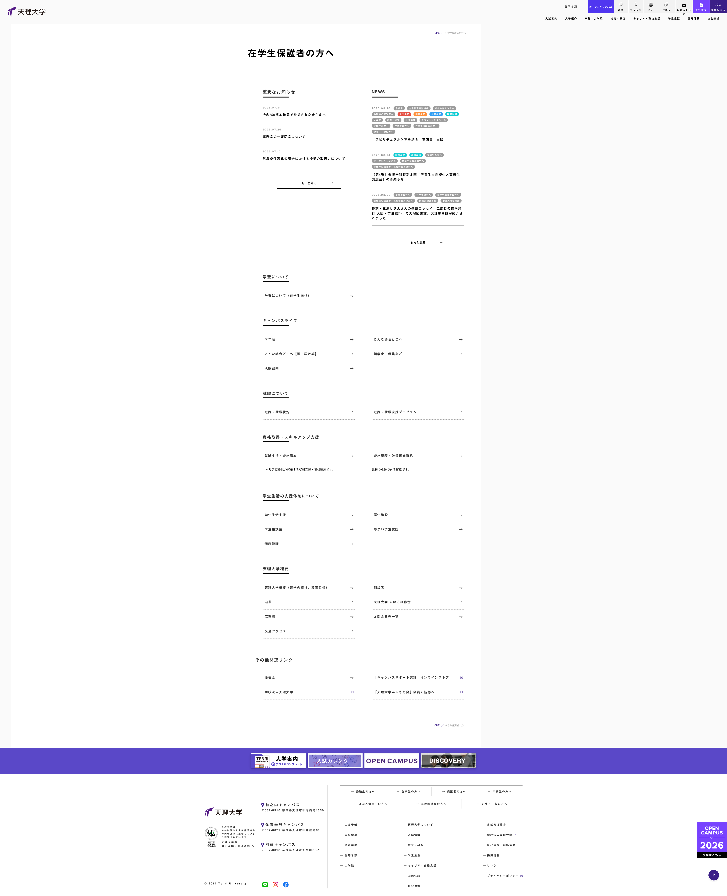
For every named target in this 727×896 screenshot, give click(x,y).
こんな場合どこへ (388, 339)
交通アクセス (275, 631)
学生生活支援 (275, 515)
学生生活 (674, 18)
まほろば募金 (496, 824)
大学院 (349, 865)
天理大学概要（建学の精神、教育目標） (296, 587)
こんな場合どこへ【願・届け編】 (291, 354)
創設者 (379, 587)
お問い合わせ (684, 11)
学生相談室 (273, 529)
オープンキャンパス (600, 7)
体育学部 (351, 845)
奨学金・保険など (388, 354)
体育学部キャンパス (284, 825)
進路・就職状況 (277, 412)
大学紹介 (571, 18)
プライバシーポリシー (503, 875)
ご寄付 (666, 10)
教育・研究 (618, 18)
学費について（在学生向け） (287, 295)
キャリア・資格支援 (646, 18)
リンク (492, 865)
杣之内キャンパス (282, 805)
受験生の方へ (718, 11)
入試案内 (551, 18)
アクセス (636, 10)
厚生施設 (381, 515)
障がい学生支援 (386, 529)
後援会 (269, 677)
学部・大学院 (594, 18)
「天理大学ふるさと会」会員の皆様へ (404, 692)
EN (650, 10)
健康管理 (271, 544)
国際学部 (351, 835)
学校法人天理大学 (278, 692)
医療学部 (351, 855)
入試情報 (414, 835)
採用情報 (493, 855)
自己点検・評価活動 (501, 845)
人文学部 (351, 824)
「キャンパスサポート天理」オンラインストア (411, 677)
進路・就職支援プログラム (395, 412)
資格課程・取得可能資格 (393, 455)
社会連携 (713, 18)
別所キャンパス (280, 844)
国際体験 (694, 18)
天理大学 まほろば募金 (392, 602)
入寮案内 (271, 368)
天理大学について (420, 824)
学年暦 (269, 339)
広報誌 (269, 616)
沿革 (268, 602)
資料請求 (701, 10)
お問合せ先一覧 (386, 616)
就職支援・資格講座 (280, 455)
